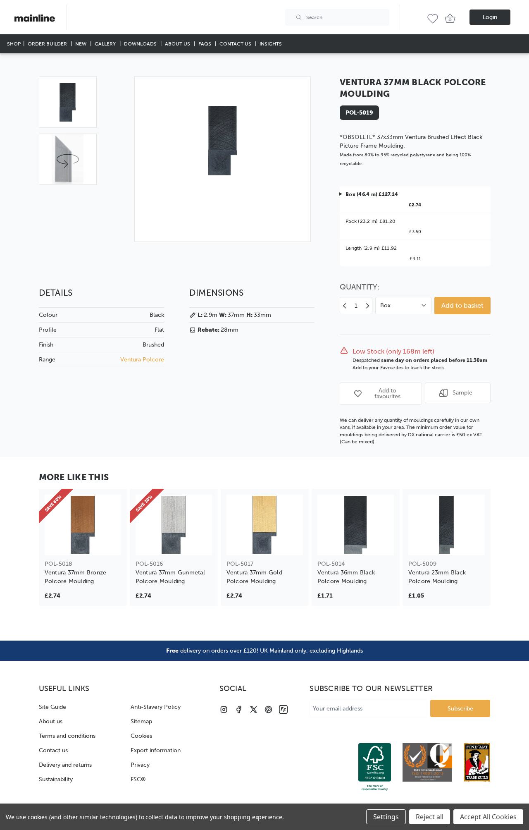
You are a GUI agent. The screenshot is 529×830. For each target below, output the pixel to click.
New (81, 44)
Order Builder (48, 44)
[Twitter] (253, 709)
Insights (271, 44)
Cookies (141, 735)
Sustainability (56, 779)
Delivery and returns (65, 764)
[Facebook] (238, 709)
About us (50, 721)
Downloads (141, 44)
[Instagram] (223, 709)
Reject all (429, 816)
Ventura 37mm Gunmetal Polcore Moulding (170, 577)
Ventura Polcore (142, 359)
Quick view (83, 543)
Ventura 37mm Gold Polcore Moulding (254, 577)
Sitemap (141, 721)
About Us (178, 44)
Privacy (140, 764)
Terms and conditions (67, 735)
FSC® (138, 779)
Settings (386, 816)
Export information (156, 750)
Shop (14, 44)
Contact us (53, 750)
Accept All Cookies (488, 816)
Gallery (106, 44)
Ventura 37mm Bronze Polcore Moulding (76, 577)
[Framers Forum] (283, 709)
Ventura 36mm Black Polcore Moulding (346, 577)
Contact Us (236, 44)
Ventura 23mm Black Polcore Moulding (437, 577)
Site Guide (52, 706)
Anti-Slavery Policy (156, 706)
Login (490, 17)
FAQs (205, 44)
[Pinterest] (268, 709)
